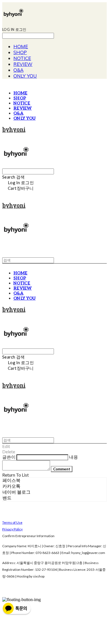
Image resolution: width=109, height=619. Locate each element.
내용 (73, 456)
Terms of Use (12, 522)
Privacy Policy (12, 529)
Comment (61, 469)
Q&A (18, 70)
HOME (20, 46)
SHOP (20, 52)
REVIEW (22, 64)
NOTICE (22, 58)
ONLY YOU (25, 76)
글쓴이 (9, 456)
